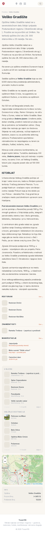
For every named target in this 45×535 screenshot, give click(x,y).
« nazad (6, 407)
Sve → (41, 297)
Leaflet (28, 484)
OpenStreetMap (38, 484)
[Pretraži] (40, 4)
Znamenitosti (9, 324)
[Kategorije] (25, 4)
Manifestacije (9, 338)
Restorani (7, 297)
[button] (27, 470)
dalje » (38, 407)
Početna (5, 12)
